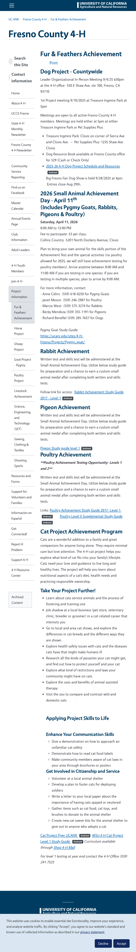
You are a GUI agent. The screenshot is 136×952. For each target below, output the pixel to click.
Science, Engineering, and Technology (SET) (22, 417)
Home (15, 93)
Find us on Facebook (18, 190)
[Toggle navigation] (11, 5)
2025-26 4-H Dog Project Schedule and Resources (83, 166)
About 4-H (18, 103)
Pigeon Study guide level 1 (60, 448)
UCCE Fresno (20, 113)
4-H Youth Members (18, 268)
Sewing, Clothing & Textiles (21, 444)
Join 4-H (16, 281)
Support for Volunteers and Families (21, 497)
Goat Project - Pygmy (22, 362)
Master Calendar (17, 206)
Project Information (19, 294)
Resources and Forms (21, 479)
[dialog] (68, 933)
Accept (121, 943)
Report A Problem (17, 547)
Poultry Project (19, 378)
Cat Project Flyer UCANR (64, 835)
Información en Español (21, 515)
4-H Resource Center (20, 573)
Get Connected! (19, 531)
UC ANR (13, 19)
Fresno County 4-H (35, 19)
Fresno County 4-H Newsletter (21, 147)
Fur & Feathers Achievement (23, 312)
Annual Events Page (20, 221)
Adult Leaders (20, 250)
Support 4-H (19, 560)
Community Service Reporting (19, 171)
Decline (103, 943)
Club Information (19, 237)
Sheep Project (19, 347)
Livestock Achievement (23, 394)
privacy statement (92, 932)
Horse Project (19, 331)
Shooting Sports (20, 463)
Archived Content (17, 600)
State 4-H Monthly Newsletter (18, 129)
